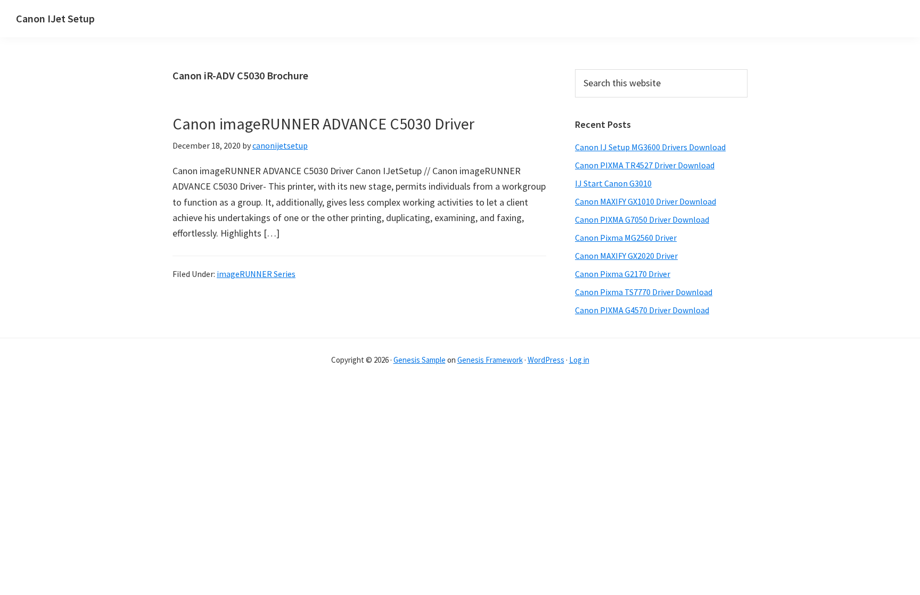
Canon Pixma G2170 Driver (622, 273)
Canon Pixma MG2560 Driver (626, 237)
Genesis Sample (419, 360)
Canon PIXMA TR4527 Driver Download (644, 165)
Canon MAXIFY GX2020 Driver (626, 255)
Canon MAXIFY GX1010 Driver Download (645, 201)
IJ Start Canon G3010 (613, 183)
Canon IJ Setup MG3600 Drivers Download (650, 147)
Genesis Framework (490, 360)
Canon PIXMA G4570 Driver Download (642, 310)
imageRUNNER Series (256, 273)
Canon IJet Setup (55, 18)
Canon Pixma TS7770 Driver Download (643, 292)
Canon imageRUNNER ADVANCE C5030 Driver (323, 123)
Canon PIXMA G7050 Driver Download (642, 219)
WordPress (546, 360)
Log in (579, 360)
